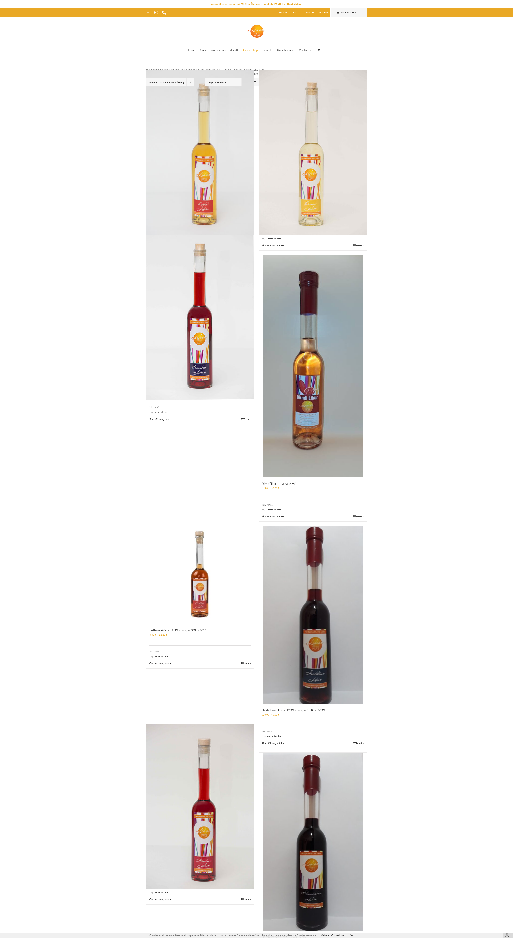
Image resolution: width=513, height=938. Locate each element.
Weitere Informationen (333, 935)
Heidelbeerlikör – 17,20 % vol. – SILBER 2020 (293, 710)
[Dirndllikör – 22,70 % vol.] (313, 366)
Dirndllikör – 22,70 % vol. (279, 484)
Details (360, 245)
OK (351, 935)
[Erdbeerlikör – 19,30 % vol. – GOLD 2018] (200, 575)
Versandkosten (274, 238)
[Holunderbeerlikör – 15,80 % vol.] (313, 842)
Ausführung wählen (275, 245)
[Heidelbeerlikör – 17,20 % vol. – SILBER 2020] (313, 615)
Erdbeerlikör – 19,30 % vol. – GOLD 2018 (177, 630)
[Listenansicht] (255, 82)
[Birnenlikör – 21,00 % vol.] (313, 152)
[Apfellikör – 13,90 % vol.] (200, 152)
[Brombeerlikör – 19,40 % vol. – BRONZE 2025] (200, 317)
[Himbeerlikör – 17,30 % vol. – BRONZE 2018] (200, 806)
